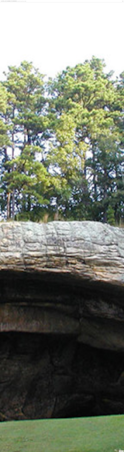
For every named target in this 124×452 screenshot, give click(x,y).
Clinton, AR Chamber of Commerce (9, 1)
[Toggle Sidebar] (123, 1)
